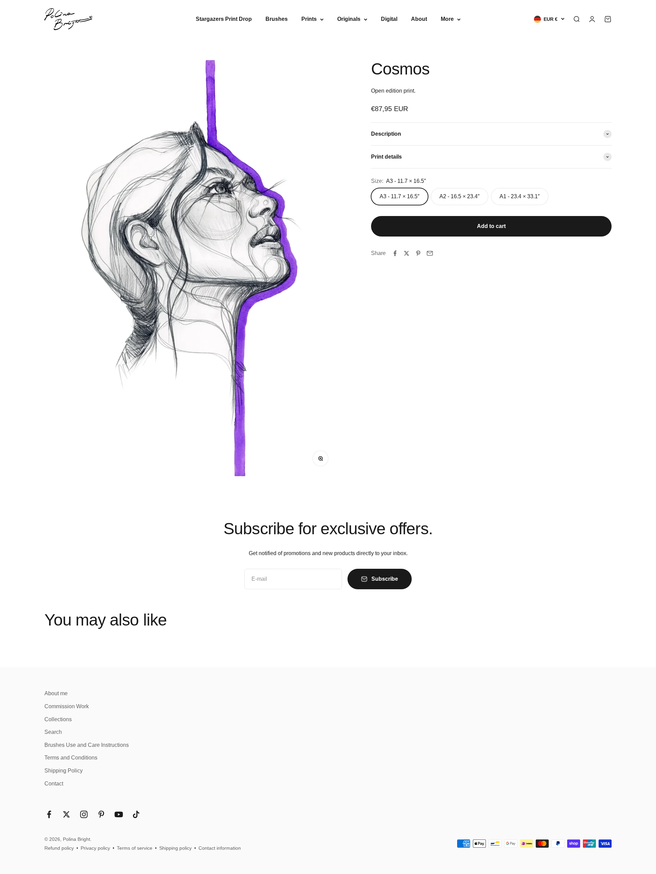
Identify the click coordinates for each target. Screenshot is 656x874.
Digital (389, 19)
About (419, 19)
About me (56, 693)
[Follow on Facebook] (49, 814)
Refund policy (59, 848)
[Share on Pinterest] (418, 253)
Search (53, 732)
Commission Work (66, 706)
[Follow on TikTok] (136, 814)
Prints (309, 19)
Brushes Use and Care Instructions (86, 745)
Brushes (276, 19)
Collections (58, 719)
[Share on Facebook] (395, 253)
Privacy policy (95, 848)
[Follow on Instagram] (83, 814)
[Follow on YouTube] (118, 814)
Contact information (220, 848)
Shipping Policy (63, 771)
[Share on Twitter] (406, 253)
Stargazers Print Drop (224, 19)
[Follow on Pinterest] (101, 814)
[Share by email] (430, 253)
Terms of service (134, 848)
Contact (53, 783)
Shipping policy (175, 848)
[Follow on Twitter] (66, 814)
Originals (348, 19)
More (447, 19)
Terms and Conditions (70, 758)
